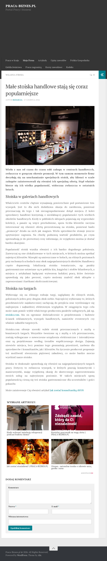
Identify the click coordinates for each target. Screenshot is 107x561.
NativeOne (50, 473)
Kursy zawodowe (53, 67)
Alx (39, 555)
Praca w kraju (12, 60)
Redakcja (17, 100)
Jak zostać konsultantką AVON (67, 390)
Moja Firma (28, 60)
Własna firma (15, 74)
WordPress (22, 555)
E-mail (55, 506)
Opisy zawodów (58, 60)
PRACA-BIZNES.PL (21, 6)
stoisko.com (12, 314)
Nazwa (12, 506)
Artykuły (42, 60)
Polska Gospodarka (79, 60)
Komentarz (13, 487)
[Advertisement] (53, 36)
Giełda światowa (13, 67)
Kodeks (69, 67)
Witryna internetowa (18, 516)
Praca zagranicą (33, 67)
